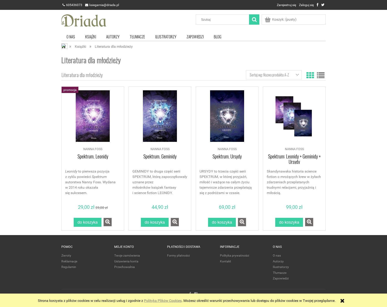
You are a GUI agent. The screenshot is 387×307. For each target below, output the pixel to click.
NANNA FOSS (92, 149)
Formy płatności (178, 255)
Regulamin (68, 267)
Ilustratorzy (281, 267)
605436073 (74, 5)
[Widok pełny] (321, 74)
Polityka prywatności (234, 255)
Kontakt (225, 261)
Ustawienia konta (126, 261)
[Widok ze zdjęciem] (310, 74)
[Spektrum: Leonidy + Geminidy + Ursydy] (294, 118)
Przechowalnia (124, 267)
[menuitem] (70, 36)
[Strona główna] (83, 20)
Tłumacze (279, 273)
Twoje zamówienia (127, 255)
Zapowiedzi (281, 278)
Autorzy (278, 261)
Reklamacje (69, 261)
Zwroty (66, 255)
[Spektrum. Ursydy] (227, 118)
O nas (277, 255)
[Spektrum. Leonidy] (92, 118)
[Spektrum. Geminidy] (159, 118)
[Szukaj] (254, 19)
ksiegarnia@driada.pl (104, 5)
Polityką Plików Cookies (163, 300)
